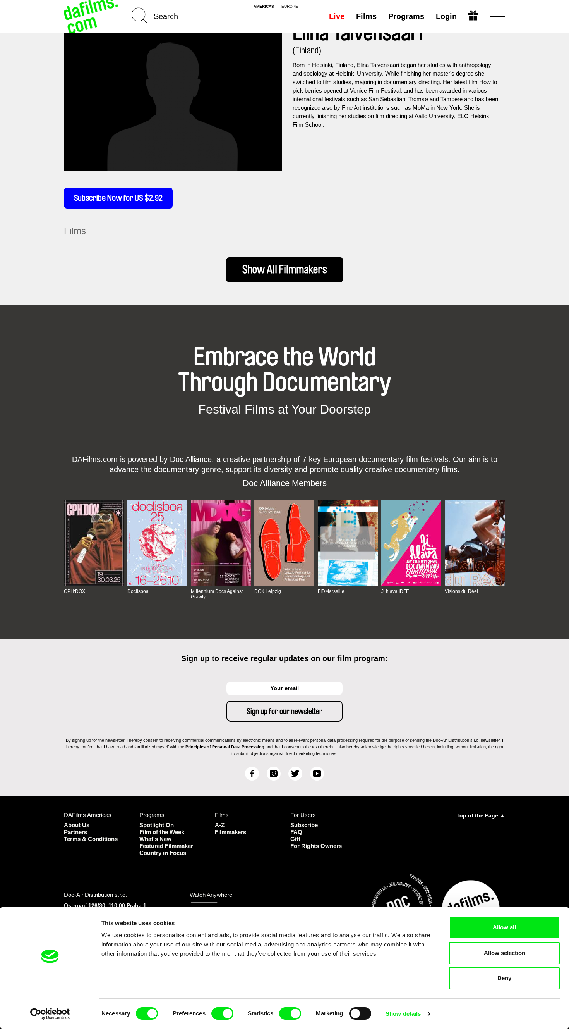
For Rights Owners (316, 846)
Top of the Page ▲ (480, 815)
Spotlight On (156, 825)
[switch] (222, 1013)
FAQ (296, 832)
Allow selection (504, 953)
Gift (295, 839)
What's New (155, 839)
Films (366, 16)
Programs (406, 16)
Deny (504, 978)
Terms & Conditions (91, 839)
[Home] (92, 16)
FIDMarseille (331, 591)
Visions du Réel (461, 591)
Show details (403, 1013)
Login (446, 16)
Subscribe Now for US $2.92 (118, 198)
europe (289, 7)
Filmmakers (230, 832)
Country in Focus (162, 853)
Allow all (504, 927)
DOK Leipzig (267, 591)
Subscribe (304, 825)
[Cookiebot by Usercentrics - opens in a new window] (50, 1014)
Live (336, 16)
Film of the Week (161, 832)
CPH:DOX (74, 591)
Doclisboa (138, 591)
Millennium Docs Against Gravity (217, 594)
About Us (76, 825)
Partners (75, 832)
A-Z (220, 825)
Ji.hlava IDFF (395, 591)
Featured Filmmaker (166, 846)
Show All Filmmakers (284, 269)
